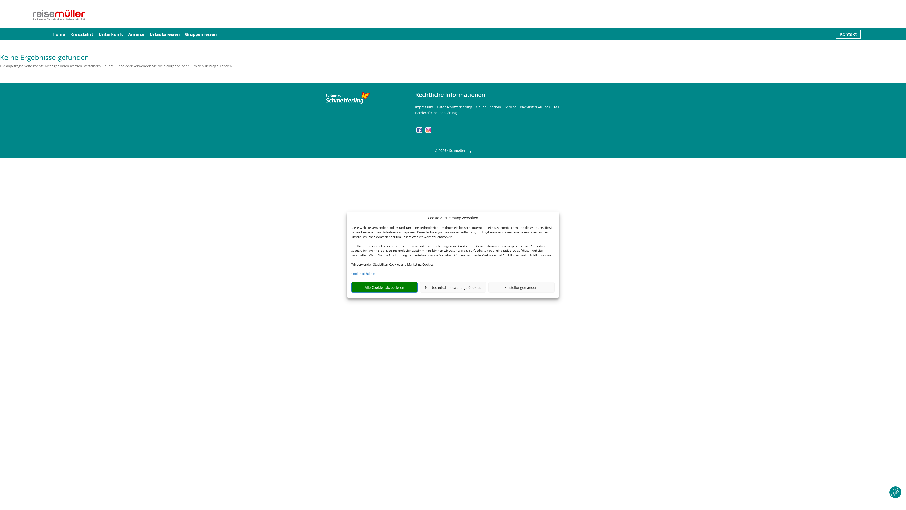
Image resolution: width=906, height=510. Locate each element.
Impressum (424, 107)
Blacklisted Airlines (535, 107)
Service (510, 107)
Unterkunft (111, 34)
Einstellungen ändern (521, 287)
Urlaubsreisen (165, 34)
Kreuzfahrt (81, 34)
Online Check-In (488, 107)
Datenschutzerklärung (454, 107)
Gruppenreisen (201, 34)
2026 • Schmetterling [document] (454, 150)
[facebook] (419, 131)
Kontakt (848, 34)
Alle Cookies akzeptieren (384, 287)
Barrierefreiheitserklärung (436, 112)
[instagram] (428, 131)
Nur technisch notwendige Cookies (453, 287)
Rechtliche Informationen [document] (450, 95)
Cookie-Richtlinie (363, 274)
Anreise (136, 34)
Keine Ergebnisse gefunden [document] (44, 58)
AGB (557, 107)
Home (58, 34)
